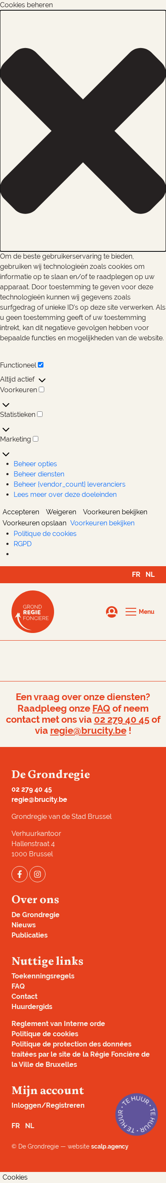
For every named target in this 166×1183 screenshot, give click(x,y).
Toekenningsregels (42, 976)
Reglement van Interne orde (58, 1024)
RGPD (22, 544)
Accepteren (21, 512)
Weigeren (61, 512)
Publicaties (29, 935)
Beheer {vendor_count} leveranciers (70, 484)
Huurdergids (31, 1007)
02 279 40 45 (121, 719)
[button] (83, 130)
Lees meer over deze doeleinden (65, 494)
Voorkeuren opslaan (34, 523)
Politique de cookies (45, 534)
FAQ (101, 708)
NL (150, 574)
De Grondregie (35, 915)
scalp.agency (110, 1146)
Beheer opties (35, 464)
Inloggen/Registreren (48, 1105)
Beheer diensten (39, 474)
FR (136, 574)
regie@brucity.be (88, 730)
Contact (24, 996)
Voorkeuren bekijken (115, 512)
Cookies (15, 1177)
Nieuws (23, 925)
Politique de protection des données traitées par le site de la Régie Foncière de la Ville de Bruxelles (80, 1054)
